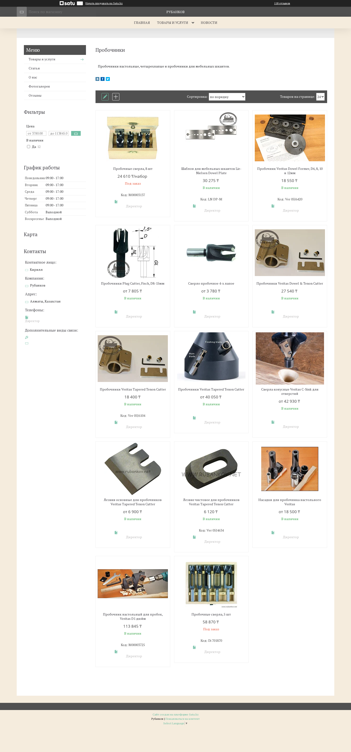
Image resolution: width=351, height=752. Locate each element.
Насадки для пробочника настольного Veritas (289, 502)
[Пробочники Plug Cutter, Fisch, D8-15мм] (133, 252)
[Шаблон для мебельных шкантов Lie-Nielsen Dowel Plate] (211, 138)
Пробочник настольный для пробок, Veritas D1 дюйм (133, 616)
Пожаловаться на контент (182, 719)
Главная (142, 22)
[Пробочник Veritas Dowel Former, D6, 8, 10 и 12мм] (290, 138)
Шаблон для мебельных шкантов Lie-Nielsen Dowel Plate (211, 171)
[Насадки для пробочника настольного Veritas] (290, 469)
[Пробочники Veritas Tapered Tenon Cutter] (133, 358)
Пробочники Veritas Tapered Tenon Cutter (133, 389)
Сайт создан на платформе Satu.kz (176, 714)
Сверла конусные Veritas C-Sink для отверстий (290, 391)
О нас (33, 77)
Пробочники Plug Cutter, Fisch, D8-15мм (133, 283)
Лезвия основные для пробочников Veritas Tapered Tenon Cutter (133, 502)
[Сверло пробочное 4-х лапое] (211, 252)
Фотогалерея (39, 86)
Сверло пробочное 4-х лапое (211, 283)
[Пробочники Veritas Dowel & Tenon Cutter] (290, 252)
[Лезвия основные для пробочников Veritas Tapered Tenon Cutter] (133, 469)
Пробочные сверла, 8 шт (133, 169)
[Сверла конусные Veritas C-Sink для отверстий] (290, 358)
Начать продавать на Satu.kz (104, 3)
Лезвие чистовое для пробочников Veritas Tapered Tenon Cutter (211, 502)
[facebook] (103, 79)
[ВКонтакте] (97, 79)
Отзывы (35, 95)
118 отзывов (282, 3)
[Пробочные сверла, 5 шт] (211, 583)
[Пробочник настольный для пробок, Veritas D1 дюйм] (133, 583)
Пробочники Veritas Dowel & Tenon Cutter (289, 283)
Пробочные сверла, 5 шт (211, 614)
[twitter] (108, 79)
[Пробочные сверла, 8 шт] (133, 138)
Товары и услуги (172, 22)
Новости (209, 22)
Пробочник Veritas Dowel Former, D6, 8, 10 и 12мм (290, 171)
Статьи (34, 68)
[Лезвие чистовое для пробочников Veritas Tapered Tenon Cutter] (211, 469)
